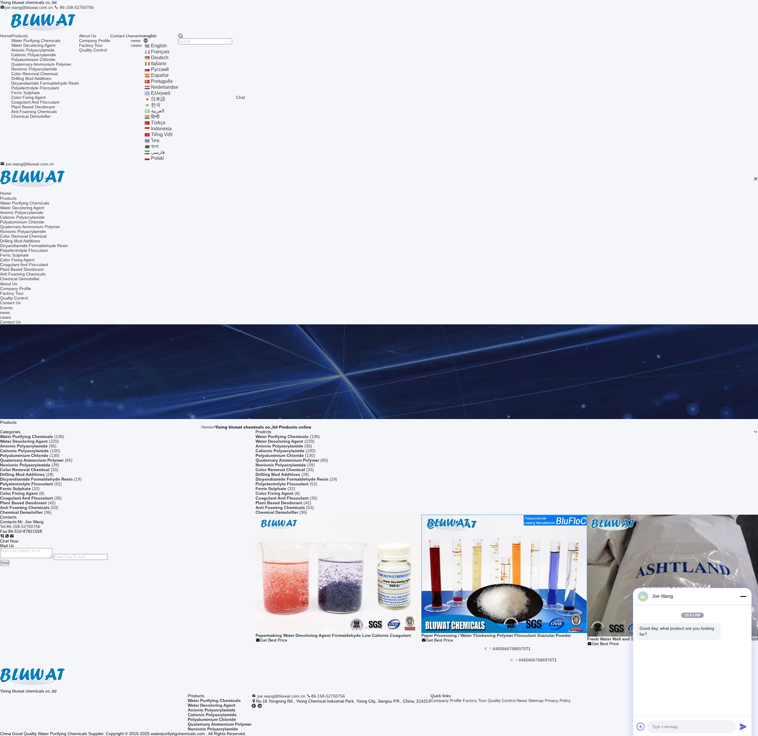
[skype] (2, 536)
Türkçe (158, 122)
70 (523, 648)
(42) (28, 502)
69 (518, 648)
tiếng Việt (161, 134)
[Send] (743, 726)
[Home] (32, 178)
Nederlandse (164, 87)
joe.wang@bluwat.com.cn (29, 7)
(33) (29, 469)
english (159, 45)
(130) (30, 455)
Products (19, 35)
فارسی (158, 152)
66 (504, 648)
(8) (22, 493)
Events (6, 307)
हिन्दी (155, 116)
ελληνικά (160, 93)
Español (159, 75)
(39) (29, 465)
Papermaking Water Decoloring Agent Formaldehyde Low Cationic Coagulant (333, 635)
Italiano (158, 63)
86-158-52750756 (76, 7)
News (522, 700)
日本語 (158, 99)
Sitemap (536, 700)
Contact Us (120, 35)
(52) (31, 483)
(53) (29, 507)
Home (5, 35)
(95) (28, 446)
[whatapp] (7, 536)
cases (136, 45)
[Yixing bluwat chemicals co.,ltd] (43, 21)
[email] (11, 536)
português (162, 81)
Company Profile (94, 40)
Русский (160, 69)
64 (495, 648)
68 (514, 648)
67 (509, 648)
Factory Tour (91, 45)
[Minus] (743, 596)
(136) (32, 436)
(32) (20, 488)
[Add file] (641, 726)
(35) (31, 498)
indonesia (161, 128)
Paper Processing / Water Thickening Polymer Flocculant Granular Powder (496, 635)
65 (499, 648)
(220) (29, 441)
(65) (36, 460)
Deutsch (159, 57)
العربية (157, 110)
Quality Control (93, 50)
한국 (155, 104)
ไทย (155, 140)
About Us (87, 35)
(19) (41, 479)
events (137, 35)
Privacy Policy (558, 700)
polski (157, 158)
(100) (30, 450)
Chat (240, 97)
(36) (26, 512)
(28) (27, 474)
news (136, 40)
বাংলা (154, 146)
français (160, 51)
